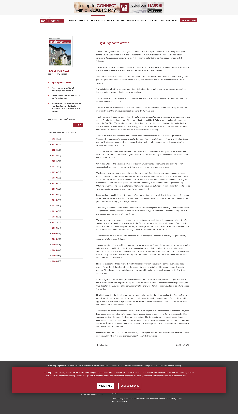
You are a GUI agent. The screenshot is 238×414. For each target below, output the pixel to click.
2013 (56, 211)
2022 (56, 161)
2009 (56, 233)
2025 (56, 144)
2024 (56, 150)
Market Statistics (136, 20)
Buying (110, 20)
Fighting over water (61, 82)
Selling (120, 20)
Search (72, 20)
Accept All (105, 386)
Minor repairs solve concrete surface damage (66, 97)
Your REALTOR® (156, 20)
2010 (56, 228)
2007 (56, 244)
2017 (56, 189)
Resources (172, 20)
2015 (56, 200)
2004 (56, 261)
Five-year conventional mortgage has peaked (63, 89)
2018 (56, 183)
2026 (56, 139)
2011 (56, 222)
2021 (56, 166)
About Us (83, 20)
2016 (56, 194)
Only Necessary (130, 386)
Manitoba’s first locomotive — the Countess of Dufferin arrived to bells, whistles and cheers (66, 107)
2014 (56, 205)
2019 (56, 177)
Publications (98, 20)
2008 (56, 239)
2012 (56, 216)
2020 (56, 172)
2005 (56, 255)
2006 (56, 250)
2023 (56, 155)
